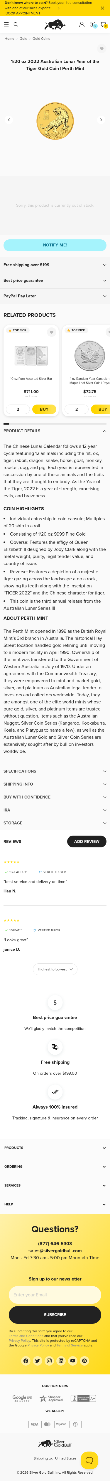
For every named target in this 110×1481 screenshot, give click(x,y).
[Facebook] (26, 1361)
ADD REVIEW (86, 841)
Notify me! (55, 245)
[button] (55, 265)
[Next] (101, 120)
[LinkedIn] (61, 1361)
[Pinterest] (84, 1361)
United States (66, 1458)
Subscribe (55, 1314)
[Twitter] (37, 1361)
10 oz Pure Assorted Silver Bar (31, 379)
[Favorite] (101, 48)
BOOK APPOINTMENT (23, 13)
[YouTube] (72, 1361)
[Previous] (9, 120)
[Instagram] (49, 1361)
